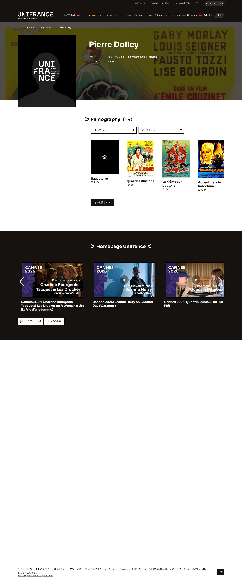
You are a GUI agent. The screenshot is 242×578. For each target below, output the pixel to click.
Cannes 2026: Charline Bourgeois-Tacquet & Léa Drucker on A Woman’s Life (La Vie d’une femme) (49, 305)
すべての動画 (54, 321)
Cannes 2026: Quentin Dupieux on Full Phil (190, 304)
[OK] (221, 572)
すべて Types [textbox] (101, 130)
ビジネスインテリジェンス (167, 15)
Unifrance (192, 15)
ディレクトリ (140, 15)
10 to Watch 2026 (182, 3)
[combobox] (114, 130)
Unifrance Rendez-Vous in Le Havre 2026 (152, 3)
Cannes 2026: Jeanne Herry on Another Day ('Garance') (119, 304)
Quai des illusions (140, 181)
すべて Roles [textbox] (148, 130)
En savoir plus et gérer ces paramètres (35, 575)
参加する (208, 15)
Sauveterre (99, 178)
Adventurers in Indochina (209, 184)
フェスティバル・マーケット (112, 15)
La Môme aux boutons (172, 183)
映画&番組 (69, 15)
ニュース (86, 15)
